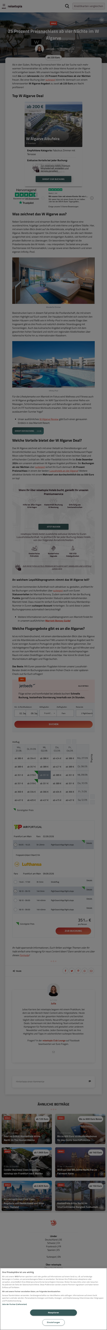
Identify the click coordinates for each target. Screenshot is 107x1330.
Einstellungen (53, 1322)
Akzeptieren (53, 1312)
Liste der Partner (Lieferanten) (14, 1304)
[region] (53, 1299)
